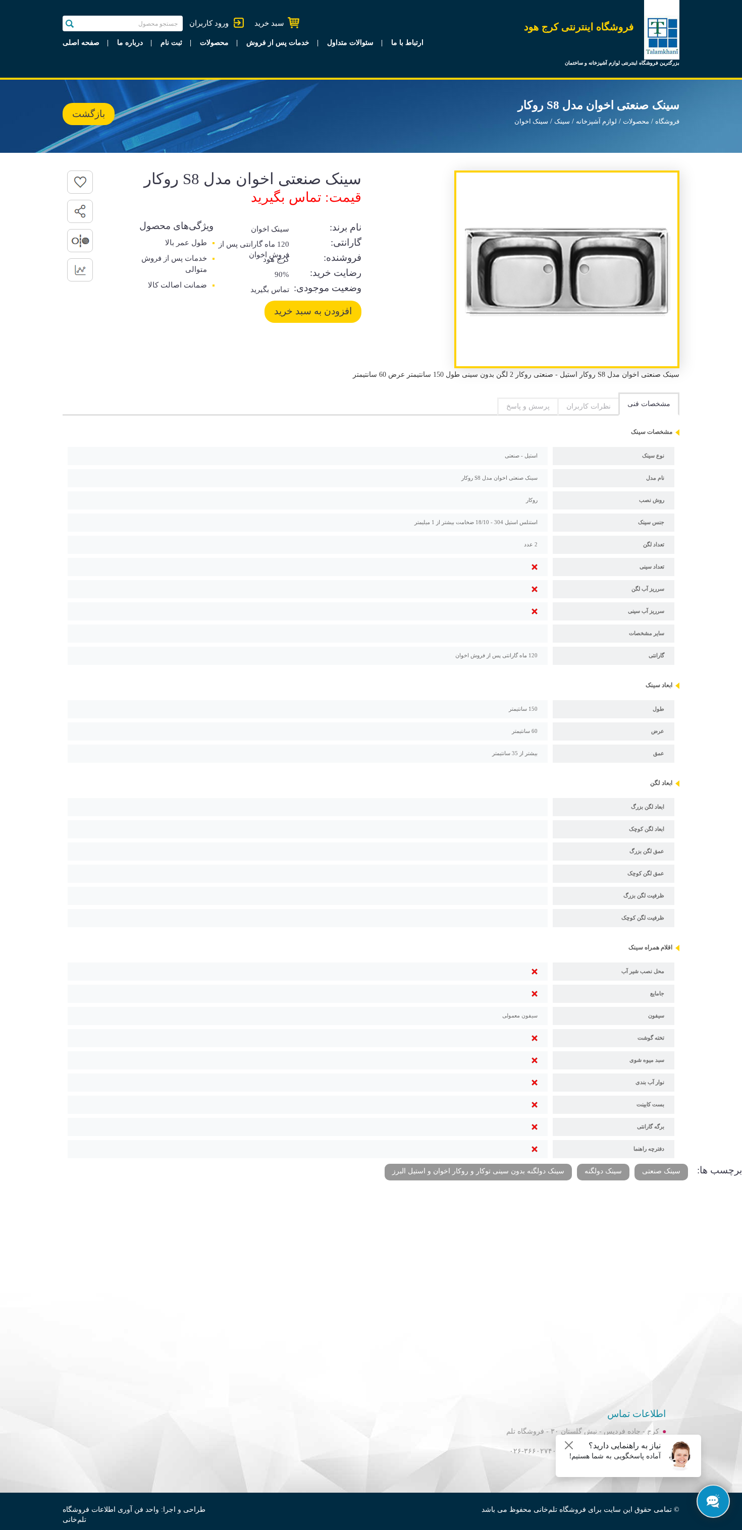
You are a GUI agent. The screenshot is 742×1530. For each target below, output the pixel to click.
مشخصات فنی (648, 404)
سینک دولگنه (603, 1171)
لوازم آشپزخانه (596, 121)
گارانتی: (346, 242)
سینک (562, 121)
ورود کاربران (209, 23)
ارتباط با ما (407, 42)
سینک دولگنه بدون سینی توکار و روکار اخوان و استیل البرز (478, 1171)
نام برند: (345, 227)
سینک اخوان (531, 121)
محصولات (214, 42)
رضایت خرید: (335, 272)
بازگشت (88, 113)
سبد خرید (269, 23)
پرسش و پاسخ (528, 406)
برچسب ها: (719, 1170)
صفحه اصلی (81, 42)
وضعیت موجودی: (327, 287)
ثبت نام (171, 42)
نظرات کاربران (588, 406)
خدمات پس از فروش (277, 42)
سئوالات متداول (350, 42)
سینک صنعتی (661, 1171)
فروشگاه (667, 121)
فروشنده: (342, 257)
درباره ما (130, 42)
